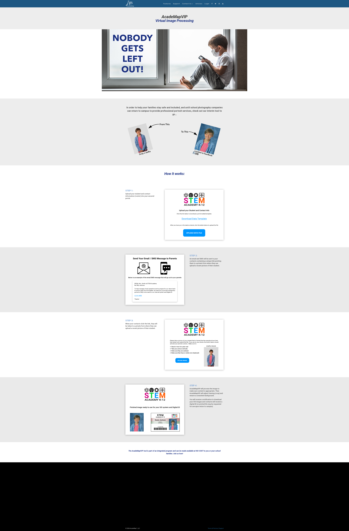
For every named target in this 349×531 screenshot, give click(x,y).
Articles (199, 4)
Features (167, 4)
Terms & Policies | (213, 528)
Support (176, 4)
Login (207, 4)
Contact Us (186, 4)
